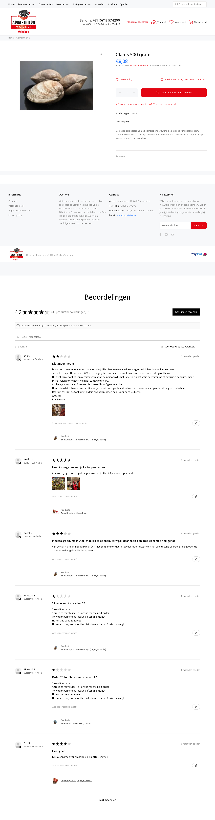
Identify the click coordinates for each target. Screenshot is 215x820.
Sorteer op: (167, 346)
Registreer (143, 22)
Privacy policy (15, 215)
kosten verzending (139, 66)
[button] (89, 312)
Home (11, 38)
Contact (12, 201)
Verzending (126, 80)
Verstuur (198, 225)
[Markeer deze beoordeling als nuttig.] (196, 423)
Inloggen (131, 22)
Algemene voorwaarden (20, 211)
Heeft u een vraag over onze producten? (186, 80)
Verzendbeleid (16, 206)
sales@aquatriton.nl (126, 215)
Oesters (135, 113)
